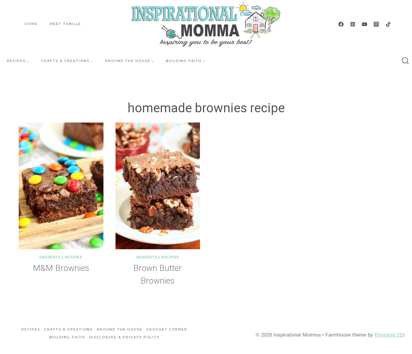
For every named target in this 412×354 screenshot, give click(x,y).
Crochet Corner (166, 329)
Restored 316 (390, 335)
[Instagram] (376, 24)
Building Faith (67, 337)
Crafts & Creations (68, 329)
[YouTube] (365, 24)
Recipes (74, 257)
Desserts (50, 257)
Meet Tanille (65, 24)
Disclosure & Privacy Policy (124, 337)
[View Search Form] (405, 61)
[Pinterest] (353, 24)
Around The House (119, 329)
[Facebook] (341, 24)
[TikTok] (388, 24)
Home (31, 24)
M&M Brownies (61, 268)
